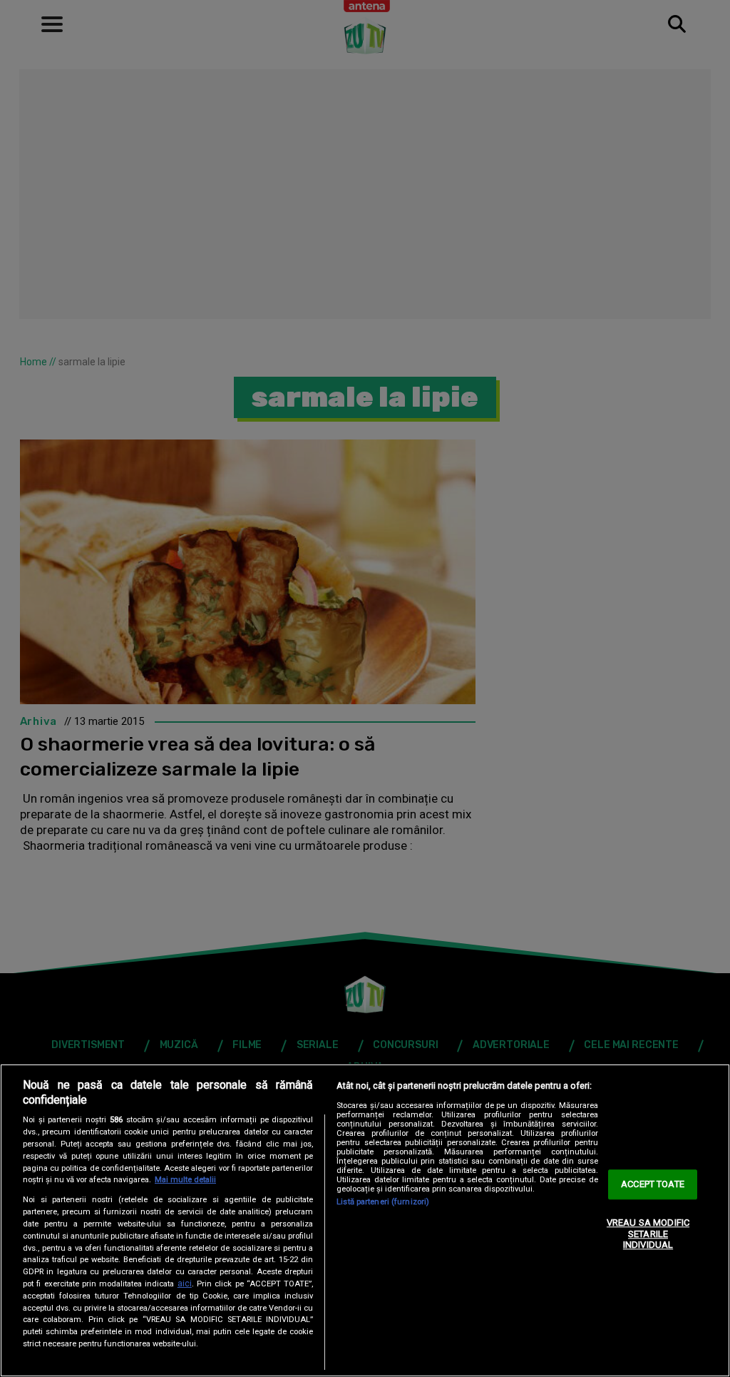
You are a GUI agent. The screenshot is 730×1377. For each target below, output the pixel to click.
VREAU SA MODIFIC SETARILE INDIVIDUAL (648, 1233)
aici (185, 1284)
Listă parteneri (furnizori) (382, 1201)
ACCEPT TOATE (652, 1184)
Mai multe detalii (185, 1179)
